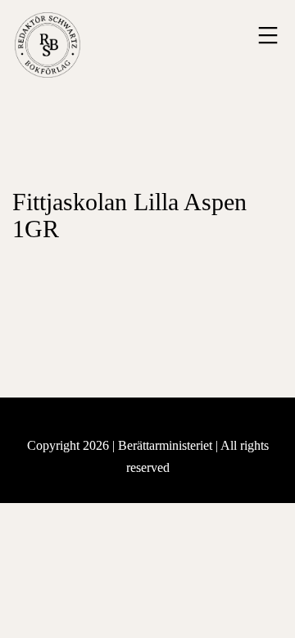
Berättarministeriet (167, 445)
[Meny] (266, 35)
